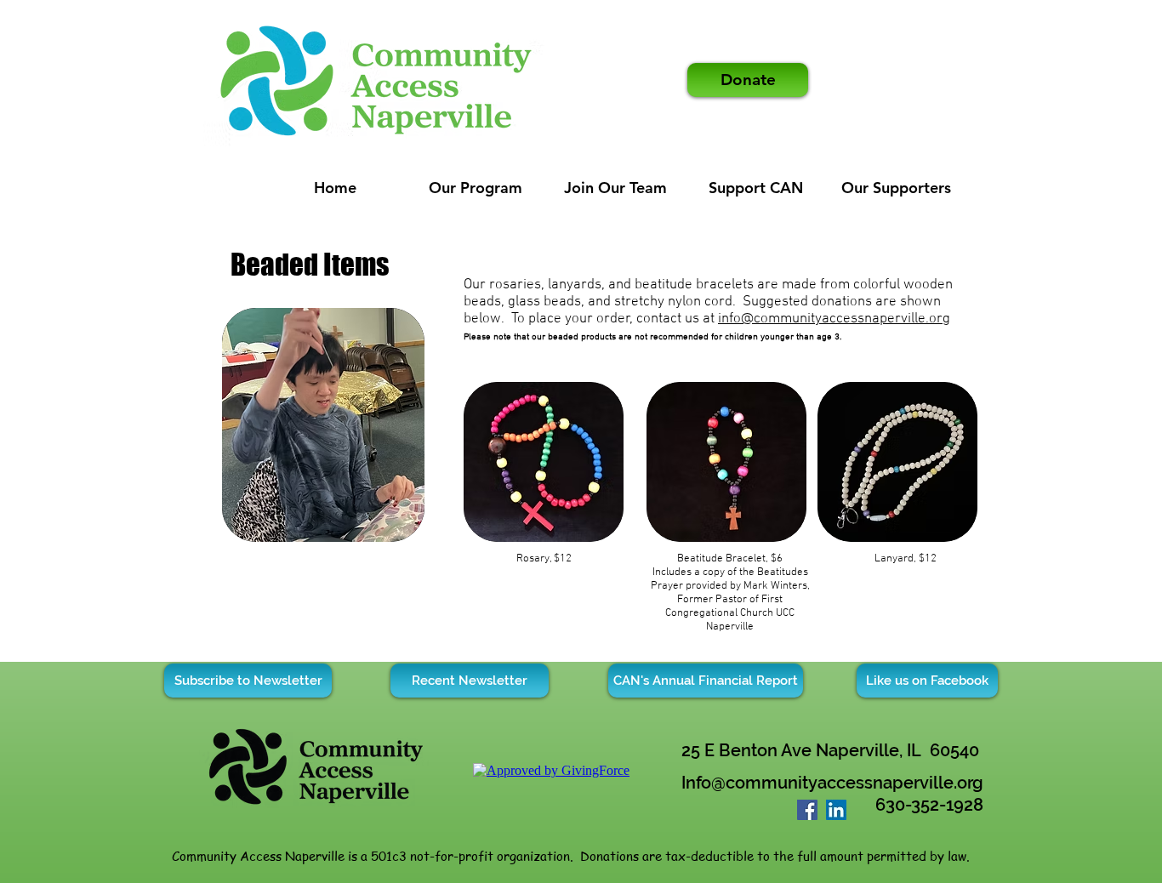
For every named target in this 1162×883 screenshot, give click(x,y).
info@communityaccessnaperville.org (834, 319)
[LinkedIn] (836, 810)
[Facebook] (807, 810)
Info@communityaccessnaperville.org (832, 782)
